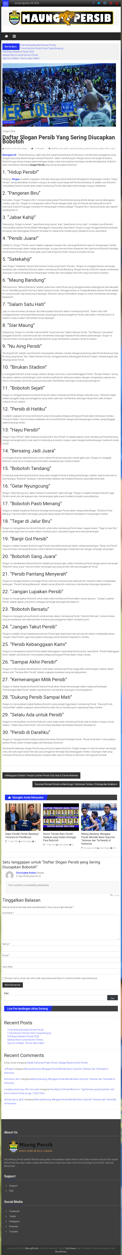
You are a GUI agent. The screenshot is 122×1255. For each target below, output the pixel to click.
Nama (6, 944)
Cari (6, 993)
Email (6, 955)
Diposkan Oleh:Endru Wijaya (16, 148)
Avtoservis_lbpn (12, 1079)
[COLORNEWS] (31, 1146)
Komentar (8, 913)
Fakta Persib (9, 122)
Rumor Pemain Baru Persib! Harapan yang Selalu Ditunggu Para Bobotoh (59, 837)
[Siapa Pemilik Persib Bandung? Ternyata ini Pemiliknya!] (23, 817)
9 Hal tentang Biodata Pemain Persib (38, 45)
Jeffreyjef (8, 1069)
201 (114, 848)
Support (13, 1185)
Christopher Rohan (26, 873)
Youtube (13, 1231)
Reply (117, 895)
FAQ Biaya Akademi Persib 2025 (18, 51)
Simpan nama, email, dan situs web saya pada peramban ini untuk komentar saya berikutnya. (51, 978)
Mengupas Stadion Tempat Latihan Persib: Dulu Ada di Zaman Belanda (42, 775)
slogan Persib (104, 148)
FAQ (11, 1191)
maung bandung (77, 148)
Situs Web (7, 967)
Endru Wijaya (26, 841)
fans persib (64, 148)
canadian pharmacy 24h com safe (21, 1089)
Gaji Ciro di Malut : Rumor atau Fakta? (20, 58)
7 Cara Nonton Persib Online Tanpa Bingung (41, 48)
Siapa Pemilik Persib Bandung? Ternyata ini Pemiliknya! (22, 835)
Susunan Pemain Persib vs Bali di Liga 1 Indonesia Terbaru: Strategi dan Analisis (75, 784)
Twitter (12, 1216)
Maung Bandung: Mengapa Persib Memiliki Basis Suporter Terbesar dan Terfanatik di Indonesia (98, 838)
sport (113, 148)
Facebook (14, 1211)
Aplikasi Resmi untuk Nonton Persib (20, 55)
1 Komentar (39, 148)
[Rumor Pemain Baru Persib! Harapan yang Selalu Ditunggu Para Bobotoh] (61, 817)
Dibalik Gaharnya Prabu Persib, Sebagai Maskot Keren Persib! (57, 1062)
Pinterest (13, 1226)
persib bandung (91, 148)
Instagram (14, 1221)
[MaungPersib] (6, 36)
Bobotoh (54, 148)
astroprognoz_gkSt (14, 1099)
